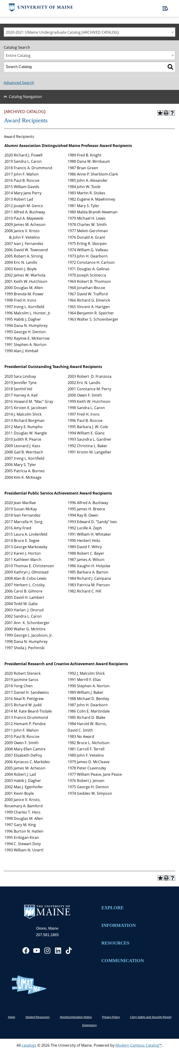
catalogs (29, 1045)
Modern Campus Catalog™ (138, 1045)
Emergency (89, 1025)
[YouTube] (36, 950)
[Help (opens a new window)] (172, 112)
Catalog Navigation (25, 96)
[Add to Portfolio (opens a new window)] (160, 112)
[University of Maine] (41, 10)
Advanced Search (19, 82)
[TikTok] (68, 950)
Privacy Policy (111, 1017)
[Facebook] (25, 950)
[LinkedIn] (58, 950)
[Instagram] (47, 950)
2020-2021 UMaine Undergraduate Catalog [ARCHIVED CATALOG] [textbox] (62, 32)
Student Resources (37, 1017)
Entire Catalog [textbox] (18, 55)
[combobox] (89, 32)
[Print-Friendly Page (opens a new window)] (166, 112)
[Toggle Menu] (165, 8)
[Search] (170, 67)
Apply (11, 1017)
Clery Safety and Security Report (150, 1017)
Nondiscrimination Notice (76, 1017)
